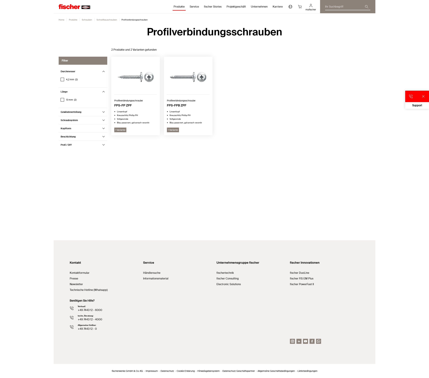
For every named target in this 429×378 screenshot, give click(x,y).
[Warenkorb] (299, 6)
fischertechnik (225, 273)
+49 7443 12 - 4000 (90, 319)
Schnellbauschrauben (107, 19)
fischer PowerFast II (302, 284)
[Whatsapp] (318, 341)
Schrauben (87, 19)
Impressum (152, 370)
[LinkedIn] (298, 341)
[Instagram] (292, 341)
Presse (74, 278)
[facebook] (312, 341)
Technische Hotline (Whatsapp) (89, 290)
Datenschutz (167, 370)
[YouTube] (305, 341)
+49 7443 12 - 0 (87, 329)
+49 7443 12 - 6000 (90, 310)
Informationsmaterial (155, 278)
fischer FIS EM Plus (301, 278)
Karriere (278, 6)
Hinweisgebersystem (208, 370)
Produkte (73, 19)
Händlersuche (151, 273)
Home (61, 19)
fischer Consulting (228, 278)
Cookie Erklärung (186, 370)
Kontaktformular (79, 273)
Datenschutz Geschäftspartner (238, 370)
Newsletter (76, 284)
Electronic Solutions (229, 284)
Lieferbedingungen (307, 370)
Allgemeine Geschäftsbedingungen (276, 370)
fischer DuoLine (299, 273)
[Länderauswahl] (290, 6)
